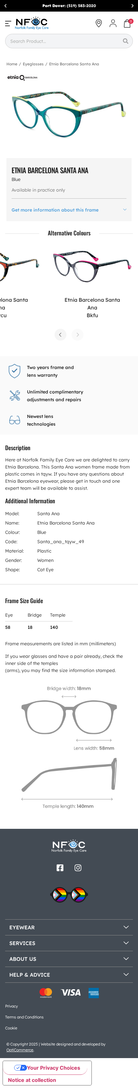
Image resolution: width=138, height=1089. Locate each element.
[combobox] (61, 41)
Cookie (11, 1028)
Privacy (11, 1006)
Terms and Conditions (24, 1017)
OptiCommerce (19, 1049)
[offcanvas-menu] (8, 23)
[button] (5, 6)
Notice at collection (32, 1080)
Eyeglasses (33, 64)
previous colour (60, 335)
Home (11, 64)
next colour (77, 335)
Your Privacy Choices (53, 1068)
